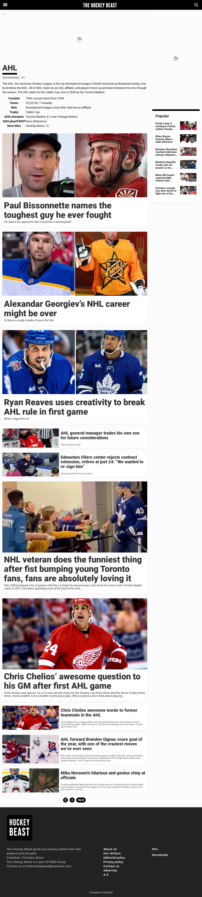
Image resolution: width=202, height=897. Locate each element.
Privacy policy (113, 862)
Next (81, 800)
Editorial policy (114, 857)
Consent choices (101, 892)
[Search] (196, 5)
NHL (155, 849)
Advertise (110, 870)
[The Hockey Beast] (100, 5)
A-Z (105, 874)
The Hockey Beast (10, 77)
